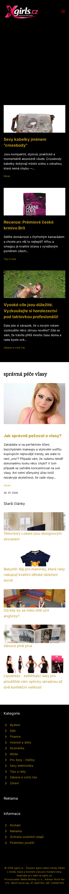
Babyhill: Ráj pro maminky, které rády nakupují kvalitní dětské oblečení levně (34, 575)
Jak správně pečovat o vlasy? (32, 435)
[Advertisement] (34, 55)
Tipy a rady (10, 259)
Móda (7, 176)
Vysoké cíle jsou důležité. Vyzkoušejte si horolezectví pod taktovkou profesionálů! (31, 310)
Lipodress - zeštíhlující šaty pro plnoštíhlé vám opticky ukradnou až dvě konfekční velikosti (33, 681)
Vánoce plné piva (18, 646)
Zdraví (7, 485)
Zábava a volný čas (14, 347)
